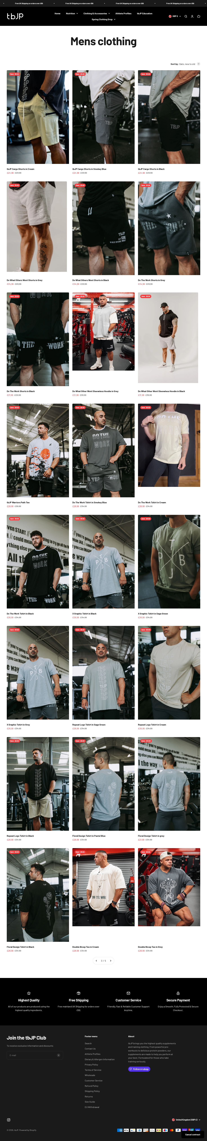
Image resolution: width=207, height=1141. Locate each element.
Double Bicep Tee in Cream (85, 946)
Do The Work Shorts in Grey (151, 280)
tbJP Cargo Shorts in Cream (20, 169)
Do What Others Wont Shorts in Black (90, 280)
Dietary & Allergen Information (100, 1059)
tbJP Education (144, 13)
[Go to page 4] (110, 960)
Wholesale (90, 1075)
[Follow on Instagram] (9, 1120)
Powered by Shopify (27, 1130)
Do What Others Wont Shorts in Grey (24, 280)
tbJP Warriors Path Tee (18, 502)
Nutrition (70, 13)
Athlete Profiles (123, 13)
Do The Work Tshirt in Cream (152, 502)
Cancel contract (192, 1134)
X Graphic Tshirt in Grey (18, 724)
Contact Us (90, 1048)
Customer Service (94, 1080)
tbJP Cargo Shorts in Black (151, 169)
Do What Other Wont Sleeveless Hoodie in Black (161, 391)
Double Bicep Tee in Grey (150, 946)
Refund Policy (91, 1085)
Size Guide (90, 1101)
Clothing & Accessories (95, 13)
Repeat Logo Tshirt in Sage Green (88, 724)
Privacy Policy (91, 1064)
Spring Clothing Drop (102, 19)
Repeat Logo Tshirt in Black (20, 835)
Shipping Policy (92, 1091)
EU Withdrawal (92, 1107)
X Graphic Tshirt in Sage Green (153, 613)
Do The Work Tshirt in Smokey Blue (89, 502)
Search (88, 1043)
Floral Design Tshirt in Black (20, 946)
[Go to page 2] (96, 960)
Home (57, 13)
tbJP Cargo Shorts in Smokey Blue (89, 169)
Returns (89, 1096)
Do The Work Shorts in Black (21, 391)
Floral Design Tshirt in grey (151, 835)
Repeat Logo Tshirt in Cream (152, 724)
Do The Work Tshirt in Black (20, 613)
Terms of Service (93, 1070)
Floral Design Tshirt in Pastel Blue (88, 835)
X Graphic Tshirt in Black (84, 613)
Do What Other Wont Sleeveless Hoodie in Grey (95, 391)
